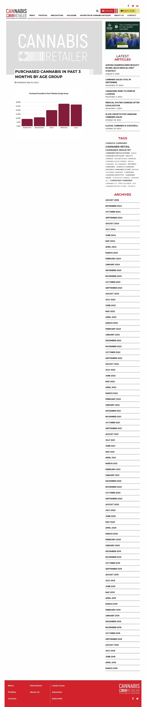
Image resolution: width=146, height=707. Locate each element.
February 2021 (113, 469)
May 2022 (110, 382)
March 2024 (112, 253)
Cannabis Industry (118, 150)
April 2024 (111, 247)
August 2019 (112, 575)
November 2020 (114, 487)
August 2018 (112, 645)
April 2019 (111, 598)
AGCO (133, 153)
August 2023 (112, 294)
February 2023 (113, 329)
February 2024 (113, 259)
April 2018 (111, 662)
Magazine (71, 15)
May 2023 (110, 311)
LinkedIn (137, 6)
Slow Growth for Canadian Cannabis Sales (121, 115)
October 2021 (113, 423)
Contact (131, 15)
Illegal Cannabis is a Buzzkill (122, 126)
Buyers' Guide (128, 11)
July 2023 (110, 300)
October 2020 (113, 493)
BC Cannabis (120, 164)
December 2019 (113, 551)
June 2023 (111, 305)
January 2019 (112, 616)
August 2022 (112, 364)
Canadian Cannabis (121, 181)
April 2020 (111, 528)
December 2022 (113, 341)
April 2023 (111, 317)
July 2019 (110, 581)
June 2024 (111, 235)
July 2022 (110, 370)
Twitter (133, 6)
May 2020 (110, 522)
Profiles (43, 15)
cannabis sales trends (116, 161)
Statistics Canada (121, 178)
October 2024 (113, 212)
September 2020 (114, 499)
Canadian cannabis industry (120, 173)
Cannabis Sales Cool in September (118, 81)
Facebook (128, 6)
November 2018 (113, 627)
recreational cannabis (125, 159)
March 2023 (112, 323)
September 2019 (114, 569)
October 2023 (113, 282)
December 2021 (113, 411)
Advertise (57, 692)
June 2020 (111, 516)
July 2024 (111, 229)
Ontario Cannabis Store (118, 170)
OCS (134, 183)
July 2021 (110, 440)
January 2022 (113, 405)
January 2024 (113, 265)
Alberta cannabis (125, 167)
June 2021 (110, 446)
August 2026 (112, 200)
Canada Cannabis (116, 143)
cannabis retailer (115, 156)
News (32, 15)
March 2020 (112, 534)
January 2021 (112, 475)
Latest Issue (58, 686)
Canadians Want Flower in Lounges (120, 92)
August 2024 (112, 224)
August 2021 (112, 434)
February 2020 (113, 540)
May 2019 (110, 592)
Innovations (57, 15)
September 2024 (114, 218)
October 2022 (113, 352)
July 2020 (110, 510)
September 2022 (114, 358)
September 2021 (114, 428)
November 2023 (114, 276)
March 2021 (111, 463)
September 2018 (114, 639)
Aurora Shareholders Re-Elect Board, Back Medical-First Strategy (122, 68)
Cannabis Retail (118, 146)
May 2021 (110, 452)
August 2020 (112, 504)
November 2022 (114, 346)
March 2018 (111, 668)
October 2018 (113, 633)
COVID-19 (131, 186)
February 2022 (113, 399)
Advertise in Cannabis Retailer (95, 15)
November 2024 (114, 206)
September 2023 (114, 288)
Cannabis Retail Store (116, 186)
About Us (119, 15)
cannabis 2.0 (111, 183)
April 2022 (111, 387)
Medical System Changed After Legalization (122, 104)
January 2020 (113, 545)
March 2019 (111, 604)
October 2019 (113, 563)
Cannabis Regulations (118, 153)
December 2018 (113, 621)
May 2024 (110, 241)
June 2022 (111, 376)
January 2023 (113, 335)
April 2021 (111, 458)
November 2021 (113, 417)
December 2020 (113, 481)
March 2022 (112, 393)
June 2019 (110, 586)
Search (97, 11)
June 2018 (110, 657)
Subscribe (108, 11)
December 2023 (113, 270)
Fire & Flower (124, 183)
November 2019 (113, 557)
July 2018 (110, 651)
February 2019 (113, 610)
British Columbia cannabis (122, 171)
